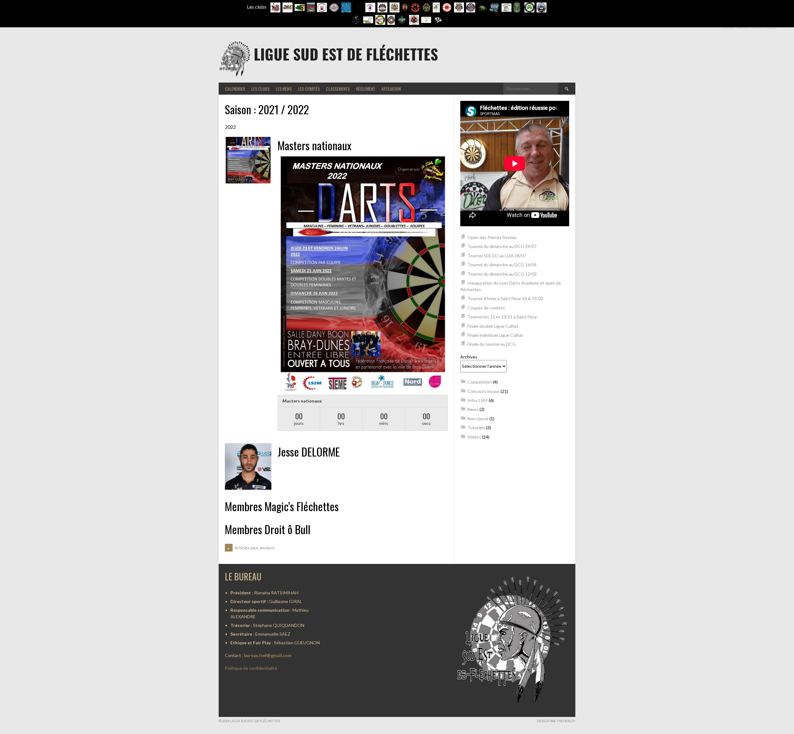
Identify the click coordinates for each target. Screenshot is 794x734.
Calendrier (235, 88)
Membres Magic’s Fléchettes (282, 506)
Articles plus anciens (250, 547)
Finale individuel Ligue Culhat (495, 335)
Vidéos (474, 436)
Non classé (477, 418)
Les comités (309, 88)
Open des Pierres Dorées (492, 237)
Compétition (479, 382)
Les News (284, 88)
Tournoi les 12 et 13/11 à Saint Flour (502, 316)
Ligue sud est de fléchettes (346, 54)
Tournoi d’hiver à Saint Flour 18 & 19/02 (505, 298)
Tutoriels (476, 427)
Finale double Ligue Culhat (492, 326)
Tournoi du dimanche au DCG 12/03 (502, 274)
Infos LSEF (477, 400)
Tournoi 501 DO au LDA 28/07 (496, 255)
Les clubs (260, 88)
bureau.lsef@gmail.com (268, 655)
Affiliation (391, 88)
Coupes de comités (486, 307)
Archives (468, 356)
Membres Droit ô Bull (267, 529)
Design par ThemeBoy (556, 721)
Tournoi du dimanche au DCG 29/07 (502, 246)
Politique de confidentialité (251, 668)
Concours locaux (483, 391)
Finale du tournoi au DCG (491, 344)
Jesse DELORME (309, 451)
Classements (338, 88)
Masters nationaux (314, 145)
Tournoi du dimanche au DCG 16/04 (502, 264)
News (473, 409)
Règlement (365, 88)
